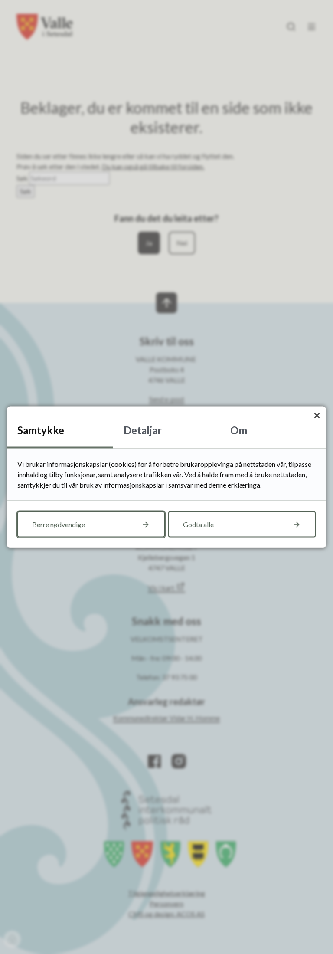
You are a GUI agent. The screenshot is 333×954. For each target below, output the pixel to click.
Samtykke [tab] (40, 429)
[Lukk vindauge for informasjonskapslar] (317, 415)
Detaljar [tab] (143, 429)
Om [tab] (238, 429)
